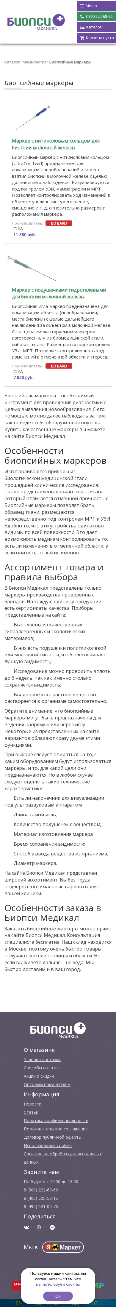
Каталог (12, 62)
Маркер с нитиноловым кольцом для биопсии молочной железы (56, 144)
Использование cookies (48, 1145)
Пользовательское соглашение (56, 1129)
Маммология (34, 62)
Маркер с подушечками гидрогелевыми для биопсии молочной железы (59, 293)
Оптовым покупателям (47, 1084)
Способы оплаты (41, 1068)
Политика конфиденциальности (56, 1120)
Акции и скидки (39, 1076)
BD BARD (59, 223)
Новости (32, 1104)
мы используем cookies (58, 1284)
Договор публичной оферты (52, 1137)
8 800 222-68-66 (98, 16)
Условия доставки (42, 1059)
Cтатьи (31, 1112)
